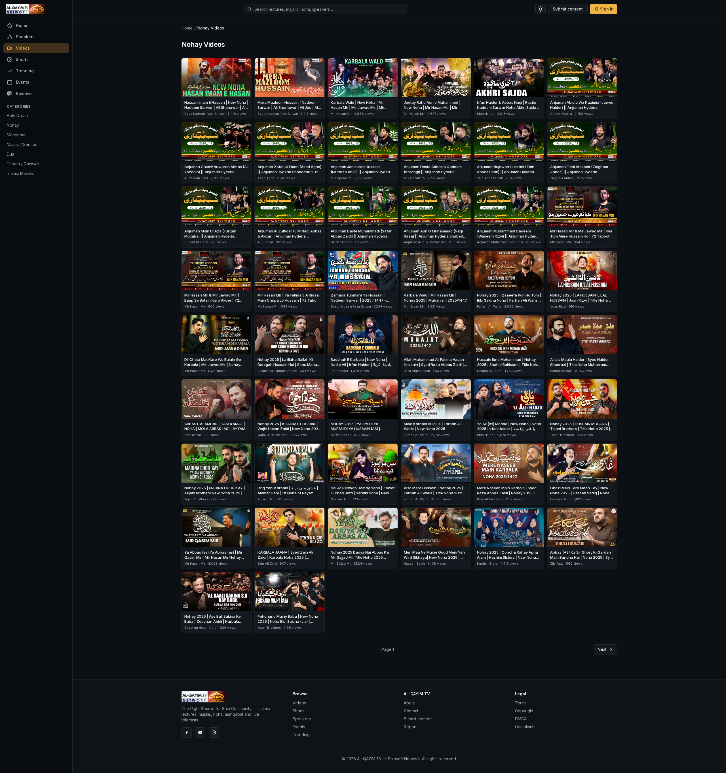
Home (187, 28)
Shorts (299, 710)
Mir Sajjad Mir (341, 564)
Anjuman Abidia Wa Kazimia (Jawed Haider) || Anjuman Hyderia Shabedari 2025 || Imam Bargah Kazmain (581, 110)
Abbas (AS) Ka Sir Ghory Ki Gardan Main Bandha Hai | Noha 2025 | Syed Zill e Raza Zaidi (582, 557)
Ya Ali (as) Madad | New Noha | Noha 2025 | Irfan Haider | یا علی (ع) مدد (509, 426)
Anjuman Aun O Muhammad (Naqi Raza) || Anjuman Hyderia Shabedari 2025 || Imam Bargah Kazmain (436, 236)
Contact (411, 710)
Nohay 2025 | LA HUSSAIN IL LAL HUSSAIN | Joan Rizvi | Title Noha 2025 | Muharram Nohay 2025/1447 (581, 300)
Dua (10, 154)
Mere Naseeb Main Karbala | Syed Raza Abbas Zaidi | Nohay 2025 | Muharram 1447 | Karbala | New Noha (507, 495)
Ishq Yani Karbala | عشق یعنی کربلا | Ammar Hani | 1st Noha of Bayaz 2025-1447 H (288, 493)
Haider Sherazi (561, 371)
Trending (301, 734)
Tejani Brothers (562, 435)
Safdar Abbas (341, 242)
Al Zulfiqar (265, 242)
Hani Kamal (192, 435)
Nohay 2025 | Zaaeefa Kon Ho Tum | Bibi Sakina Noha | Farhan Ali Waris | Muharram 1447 (509, 300)
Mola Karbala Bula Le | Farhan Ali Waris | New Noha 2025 (432, 426)
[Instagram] (214, 732)
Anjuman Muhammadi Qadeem (500, 242)
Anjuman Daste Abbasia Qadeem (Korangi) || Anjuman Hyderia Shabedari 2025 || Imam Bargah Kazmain (433, 174)
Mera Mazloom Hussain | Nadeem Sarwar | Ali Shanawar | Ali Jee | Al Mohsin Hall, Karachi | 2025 (288, 107)
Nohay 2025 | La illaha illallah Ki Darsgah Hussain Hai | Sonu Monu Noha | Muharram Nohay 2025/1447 (289, 364)
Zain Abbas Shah (490, 178)
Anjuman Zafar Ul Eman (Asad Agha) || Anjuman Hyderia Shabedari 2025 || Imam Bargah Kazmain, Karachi (289, 171)
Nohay (13, 125)
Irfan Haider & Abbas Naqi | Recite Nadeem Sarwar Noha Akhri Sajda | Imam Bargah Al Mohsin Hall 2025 (508, 107)
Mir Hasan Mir (341, 114)
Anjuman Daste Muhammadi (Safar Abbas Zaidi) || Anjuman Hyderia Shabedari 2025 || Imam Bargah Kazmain (361, 239)
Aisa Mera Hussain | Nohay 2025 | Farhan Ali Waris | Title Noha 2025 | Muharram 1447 (435, 493)
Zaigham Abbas (562, 178)
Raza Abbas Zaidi (417, 371)
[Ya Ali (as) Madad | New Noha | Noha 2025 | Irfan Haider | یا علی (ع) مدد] (509, 398)
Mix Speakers (341, 178)
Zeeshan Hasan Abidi (200, 628)
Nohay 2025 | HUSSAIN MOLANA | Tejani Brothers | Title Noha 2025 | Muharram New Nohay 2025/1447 (580, 429)
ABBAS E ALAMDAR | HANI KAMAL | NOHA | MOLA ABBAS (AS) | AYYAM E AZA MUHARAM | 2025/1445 (216, 429)
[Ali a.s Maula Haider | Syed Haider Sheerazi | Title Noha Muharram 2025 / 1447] (582, 334)
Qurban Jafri (340, 499)
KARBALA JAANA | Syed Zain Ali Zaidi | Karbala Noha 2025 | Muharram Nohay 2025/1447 (285, 557)
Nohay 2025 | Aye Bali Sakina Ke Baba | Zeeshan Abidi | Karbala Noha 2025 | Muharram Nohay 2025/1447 (212, 624)
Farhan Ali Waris (489, 306)
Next (602, 649)
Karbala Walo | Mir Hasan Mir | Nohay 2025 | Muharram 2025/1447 (435, 297)
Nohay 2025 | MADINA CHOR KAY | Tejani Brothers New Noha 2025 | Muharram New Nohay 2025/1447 (214, 493)
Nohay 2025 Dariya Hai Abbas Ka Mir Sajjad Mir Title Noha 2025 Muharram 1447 (360, 557)
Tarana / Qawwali (23, 163)
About (409, 702)
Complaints (525, 726)
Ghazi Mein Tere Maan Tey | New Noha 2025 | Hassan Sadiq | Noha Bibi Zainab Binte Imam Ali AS (579, 493)
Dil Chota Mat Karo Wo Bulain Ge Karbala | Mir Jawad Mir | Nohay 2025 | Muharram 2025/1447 (212, 364)
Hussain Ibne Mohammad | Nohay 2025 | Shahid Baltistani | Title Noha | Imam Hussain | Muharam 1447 (508, 364)
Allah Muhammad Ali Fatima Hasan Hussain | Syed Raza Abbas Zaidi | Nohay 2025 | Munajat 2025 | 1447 (434, 364)
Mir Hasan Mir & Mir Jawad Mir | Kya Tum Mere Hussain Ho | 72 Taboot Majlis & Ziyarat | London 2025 (581, 236)
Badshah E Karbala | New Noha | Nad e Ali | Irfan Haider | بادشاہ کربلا (361, 362)
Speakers (302, 718)
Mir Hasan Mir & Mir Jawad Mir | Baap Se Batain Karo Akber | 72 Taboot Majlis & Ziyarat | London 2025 (212, 303)
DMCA (521, 718)
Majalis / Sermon (22, 144)
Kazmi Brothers (269, 628)
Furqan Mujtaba (196, 242)
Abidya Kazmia (561, 114)
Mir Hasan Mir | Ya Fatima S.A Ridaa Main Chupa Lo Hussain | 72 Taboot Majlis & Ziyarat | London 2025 (289, 300)
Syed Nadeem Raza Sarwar (204, 114)
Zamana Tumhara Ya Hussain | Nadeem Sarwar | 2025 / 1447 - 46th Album (358, 300)
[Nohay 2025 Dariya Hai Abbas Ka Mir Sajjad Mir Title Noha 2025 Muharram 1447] (363, 527)
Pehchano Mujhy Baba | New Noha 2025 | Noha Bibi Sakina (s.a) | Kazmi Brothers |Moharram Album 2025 (288, 624)
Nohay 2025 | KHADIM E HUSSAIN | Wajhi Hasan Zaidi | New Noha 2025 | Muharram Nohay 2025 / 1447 (289, 429)
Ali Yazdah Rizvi (196, 178)
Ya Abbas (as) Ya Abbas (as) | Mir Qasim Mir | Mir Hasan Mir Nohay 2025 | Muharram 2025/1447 (213, 557)
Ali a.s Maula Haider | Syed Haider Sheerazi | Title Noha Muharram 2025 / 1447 (579, 364)
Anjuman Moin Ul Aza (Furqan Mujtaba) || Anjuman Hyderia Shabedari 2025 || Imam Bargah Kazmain (212, 239)
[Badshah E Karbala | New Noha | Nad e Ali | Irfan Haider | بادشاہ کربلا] (363, 334)
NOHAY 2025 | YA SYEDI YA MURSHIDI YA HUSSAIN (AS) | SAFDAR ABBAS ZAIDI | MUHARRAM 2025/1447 (361, 431)
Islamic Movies (20, 173)
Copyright (524, 710)
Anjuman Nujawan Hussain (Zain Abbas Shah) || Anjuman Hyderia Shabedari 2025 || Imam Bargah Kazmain (505, 174)
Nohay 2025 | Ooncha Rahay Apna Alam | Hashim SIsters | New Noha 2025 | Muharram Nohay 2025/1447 (508, 557)
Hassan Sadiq (560, 499)
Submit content (568, 9)
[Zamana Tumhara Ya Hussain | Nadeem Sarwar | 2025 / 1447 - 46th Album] (363, 270)
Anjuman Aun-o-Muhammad (425, 242)
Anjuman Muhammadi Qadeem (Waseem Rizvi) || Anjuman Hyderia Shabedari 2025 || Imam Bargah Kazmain (508, 239)
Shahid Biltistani (489, 371)
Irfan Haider (486, 114)
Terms (521, 702)
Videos (299, 702)
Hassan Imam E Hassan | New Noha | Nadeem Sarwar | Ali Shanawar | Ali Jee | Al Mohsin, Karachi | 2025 (216, 107)
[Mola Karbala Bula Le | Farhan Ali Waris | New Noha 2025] (436, 398)
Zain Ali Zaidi (267, 564)
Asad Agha (266, 178)
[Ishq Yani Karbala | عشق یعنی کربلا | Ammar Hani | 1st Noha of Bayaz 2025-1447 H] (289, 463)
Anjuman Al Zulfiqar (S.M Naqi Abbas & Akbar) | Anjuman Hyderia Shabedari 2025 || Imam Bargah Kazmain (290, 239)
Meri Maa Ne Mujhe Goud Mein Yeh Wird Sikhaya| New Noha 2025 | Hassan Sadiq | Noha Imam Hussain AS (435, 560)
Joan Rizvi (558, 306)
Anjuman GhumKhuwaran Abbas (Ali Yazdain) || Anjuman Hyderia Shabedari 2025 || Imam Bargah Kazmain (216, 174)
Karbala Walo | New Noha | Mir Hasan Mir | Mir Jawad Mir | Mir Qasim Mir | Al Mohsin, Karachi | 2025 (358, 110)
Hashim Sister (488, 564)
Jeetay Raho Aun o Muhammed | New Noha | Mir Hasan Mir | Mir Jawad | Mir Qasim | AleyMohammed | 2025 (436, 110)
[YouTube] (200, 732)
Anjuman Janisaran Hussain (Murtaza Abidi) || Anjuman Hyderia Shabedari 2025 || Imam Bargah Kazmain (361, 174)
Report (410, 726)
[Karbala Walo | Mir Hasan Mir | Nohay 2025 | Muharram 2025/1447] (436, 270)
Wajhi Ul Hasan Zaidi (273, 435)
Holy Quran (17, 115)
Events (299, 726)
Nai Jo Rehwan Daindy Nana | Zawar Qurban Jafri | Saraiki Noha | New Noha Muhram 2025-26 (363, 493)
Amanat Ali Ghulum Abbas (277, 371)
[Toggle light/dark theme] (540, 9)
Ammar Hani (266, 499)
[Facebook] (187, 732)
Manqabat (16, 134)
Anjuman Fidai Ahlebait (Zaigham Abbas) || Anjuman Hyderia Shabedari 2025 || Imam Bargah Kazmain (579, 174)
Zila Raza (557, 564)
